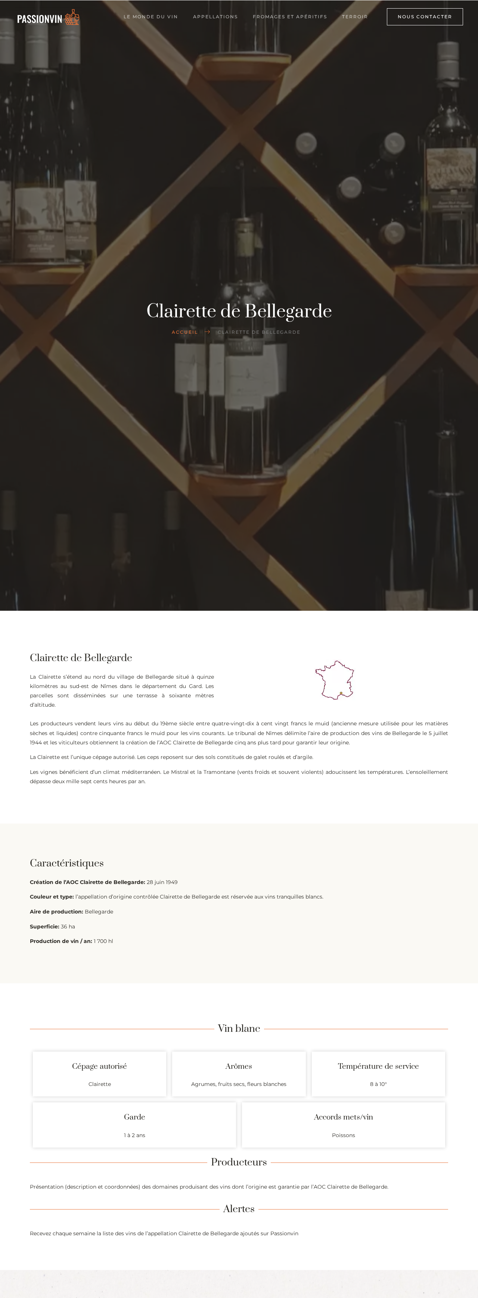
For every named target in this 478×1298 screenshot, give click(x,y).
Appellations (215, 16)
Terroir (355, 16)
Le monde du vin (151, 16)
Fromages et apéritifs (290, 16)
